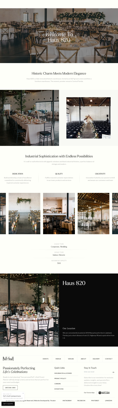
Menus (58, 359)
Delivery (96, 359)
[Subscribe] (114, 372)
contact (108, 359)
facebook (81, 400)
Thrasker (53, 400)
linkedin (108, 400)
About (83, 359)
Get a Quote (8, 404)
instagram (67, 400)
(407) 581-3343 (10, 387)
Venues (71, 359)
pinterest (95, 400)
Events (45, 359)
